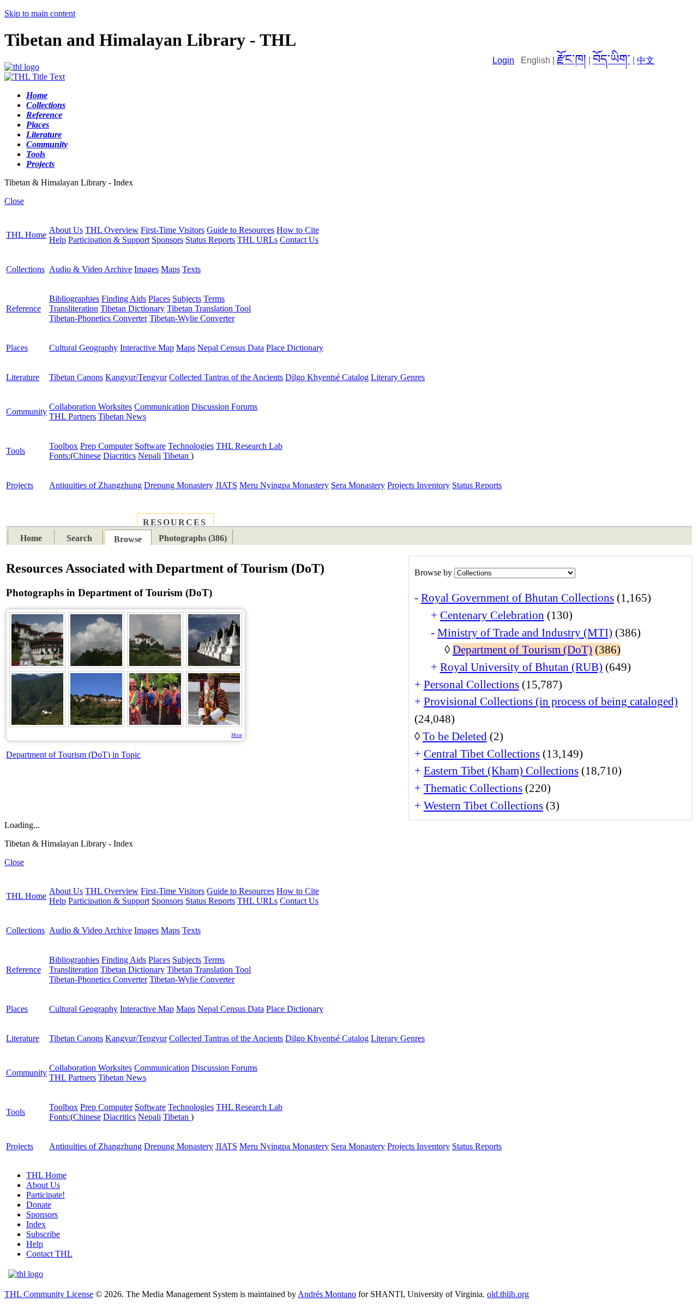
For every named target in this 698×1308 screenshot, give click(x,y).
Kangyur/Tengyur (136, 377)
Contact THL (49, 1253)
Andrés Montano (327, 1294)
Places (159, 298)
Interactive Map (147, 347)
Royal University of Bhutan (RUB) (521, 667)
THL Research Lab (249, 446)
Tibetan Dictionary (132, 308)
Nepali (149, 455)
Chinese (87, 455)
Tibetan (177, 455)
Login (503, 60)
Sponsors (167, 239)
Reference (23, 308)
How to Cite (297, 230)
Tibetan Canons (76, 377)
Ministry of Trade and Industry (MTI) (524, 632)
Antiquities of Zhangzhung (95, 485)
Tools (15, 450)
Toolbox (63, 446)
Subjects (186, 298)
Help (57, 239)
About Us (66, 230)
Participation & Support (108, 239)
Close (14, 201)
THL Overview (112, 230)
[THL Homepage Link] (21, 66)
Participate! (45, 1194)
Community (26, 411)
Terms (214, 298)
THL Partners (72, 416)
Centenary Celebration (492, 615)
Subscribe (43, 1234)
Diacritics (119, 455)
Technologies (191, 446)
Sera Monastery (358, 485)
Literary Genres (398, 377)
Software (150, 446)
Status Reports (210, 239)
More (236, 735)
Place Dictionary (294, 347)
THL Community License (48, 1294)
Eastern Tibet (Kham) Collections (501, 770)
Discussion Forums (224, 406)
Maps (170, 269)
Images (146, 269)
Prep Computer (106, 446)
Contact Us (299, 239)
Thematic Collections (473, 788)
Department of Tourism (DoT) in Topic (73, 754)
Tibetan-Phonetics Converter (98, 318)
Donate (38, 1204)
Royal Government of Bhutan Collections (517, 597)
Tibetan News (122, 416)
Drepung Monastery (178, 485)
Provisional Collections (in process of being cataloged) (551, 701)
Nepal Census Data (230, 347)
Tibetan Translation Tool (209, 308)
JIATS (226, 485)
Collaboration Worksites (90, 406)
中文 (645, 60)
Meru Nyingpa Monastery (284, 485)
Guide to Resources (240, 230)
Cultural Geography (83, 347)
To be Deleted (455, 736)
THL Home (26, 234)
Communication (161, 406)
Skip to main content (39, 13)
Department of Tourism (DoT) (522, 649)
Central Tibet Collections (482, 753)
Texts (191, 269)
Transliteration (73, 308)
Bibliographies (74, 298)
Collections (25, 269)
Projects (19, 485)
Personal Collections (471, 684)
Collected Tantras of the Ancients (226, 377)
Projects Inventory (418, 485)
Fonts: (59, 455)
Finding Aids (123, 298)
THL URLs (257, 239)
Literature (22, 377)
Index (36, 1224)
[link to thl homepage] (25, 1274)
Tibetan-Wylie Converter (191, 318)
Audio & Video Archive (90, 269)
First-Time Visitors (172, 230)
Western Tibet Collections (483, 805)
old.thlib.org (508, 1294)
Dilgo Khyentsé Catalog (327, 377)
